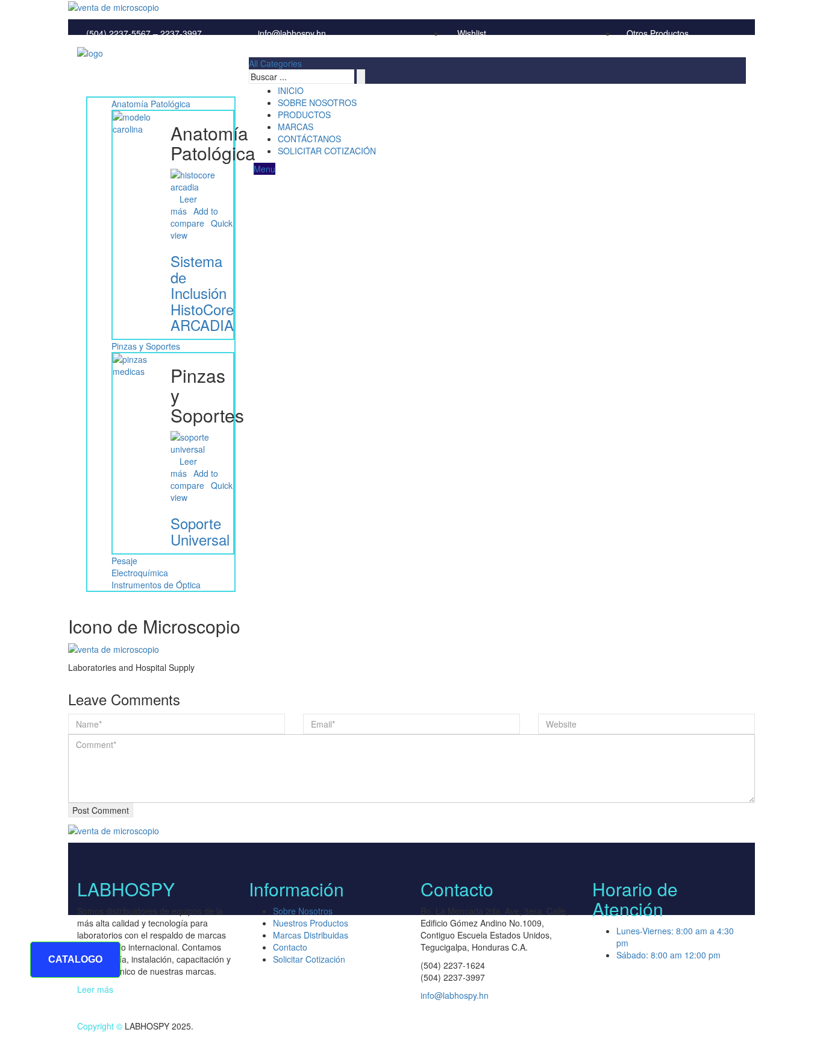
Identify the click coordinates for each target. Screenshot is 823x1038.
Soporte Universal (200, 530)
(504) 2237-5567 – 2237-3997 (143, 33)
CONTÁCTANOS (309, 139)
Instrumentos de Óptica (156, 585)
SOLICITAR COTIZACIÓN (327, 151)
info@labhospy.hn (290, 33)
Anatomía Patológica (150, 104)
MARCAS (295, 127)
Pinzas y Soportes (145, 346)
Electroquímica (139, 573)
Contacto (290, 947)
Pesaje (124, 561)
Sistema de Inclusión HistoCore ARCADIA (202, 292)
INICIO (291, 90)
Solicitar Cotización (309, 959)
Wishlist (470, 33)
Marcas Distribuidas (310, 935)
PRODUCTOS (304, 115)
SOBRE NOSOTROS (317, 102)
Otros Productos (658, 33)
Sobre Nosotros (303, 911)
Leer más (95, 989)
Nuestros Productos (310, 923)
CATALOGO (75, 959)
